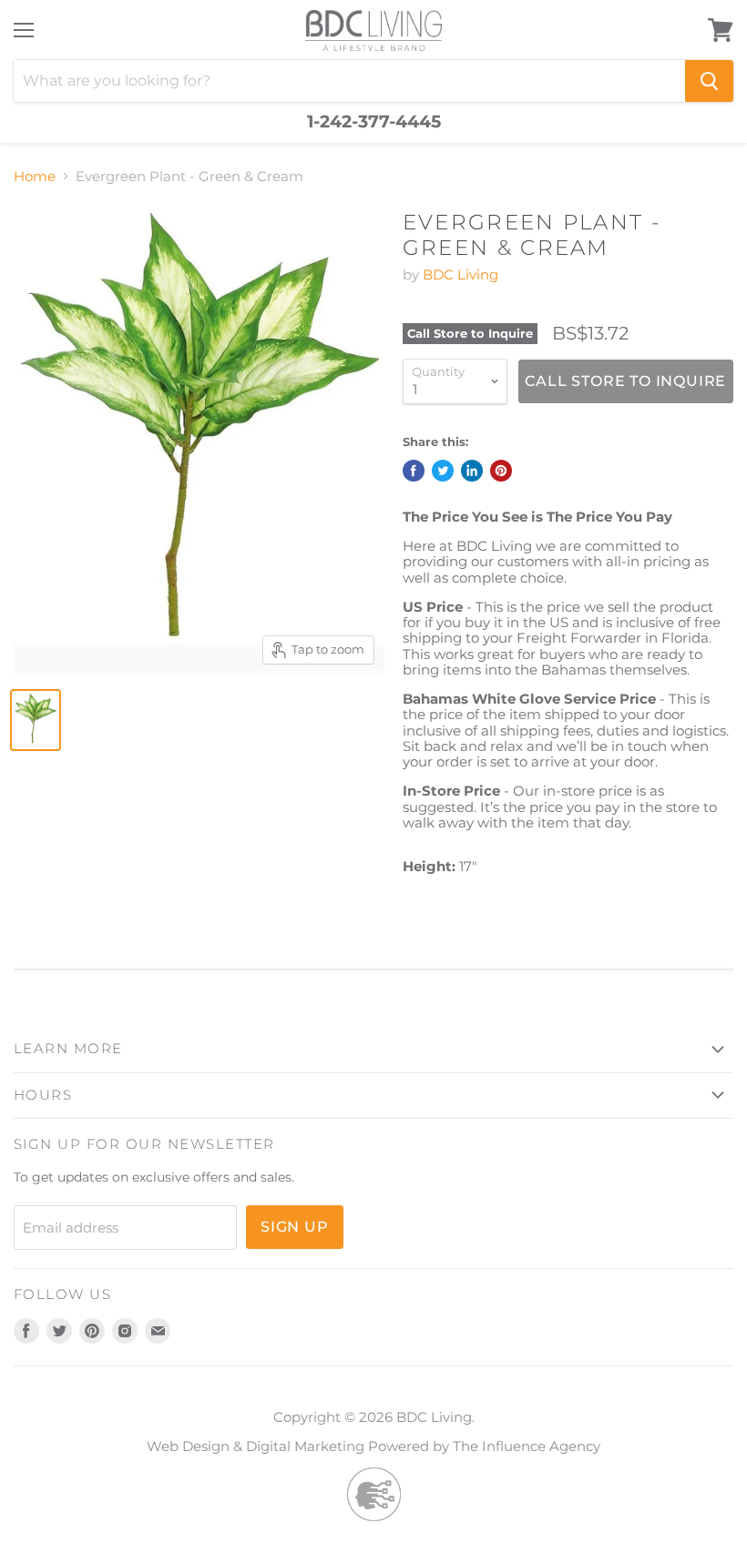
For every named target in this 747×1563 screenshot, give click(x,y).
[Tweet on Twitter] (443, 471)
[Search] (709, 81)
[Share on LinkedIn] (472, 471)
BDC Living (460, 274)
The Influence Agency (526, 1446)
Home (35, 176)
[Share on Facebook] (414, 471)
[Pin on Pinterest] (501, 471)
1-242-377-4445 (374, 122)
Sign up (295, 1226)
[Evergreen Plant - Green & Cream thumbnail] (35, 720)
